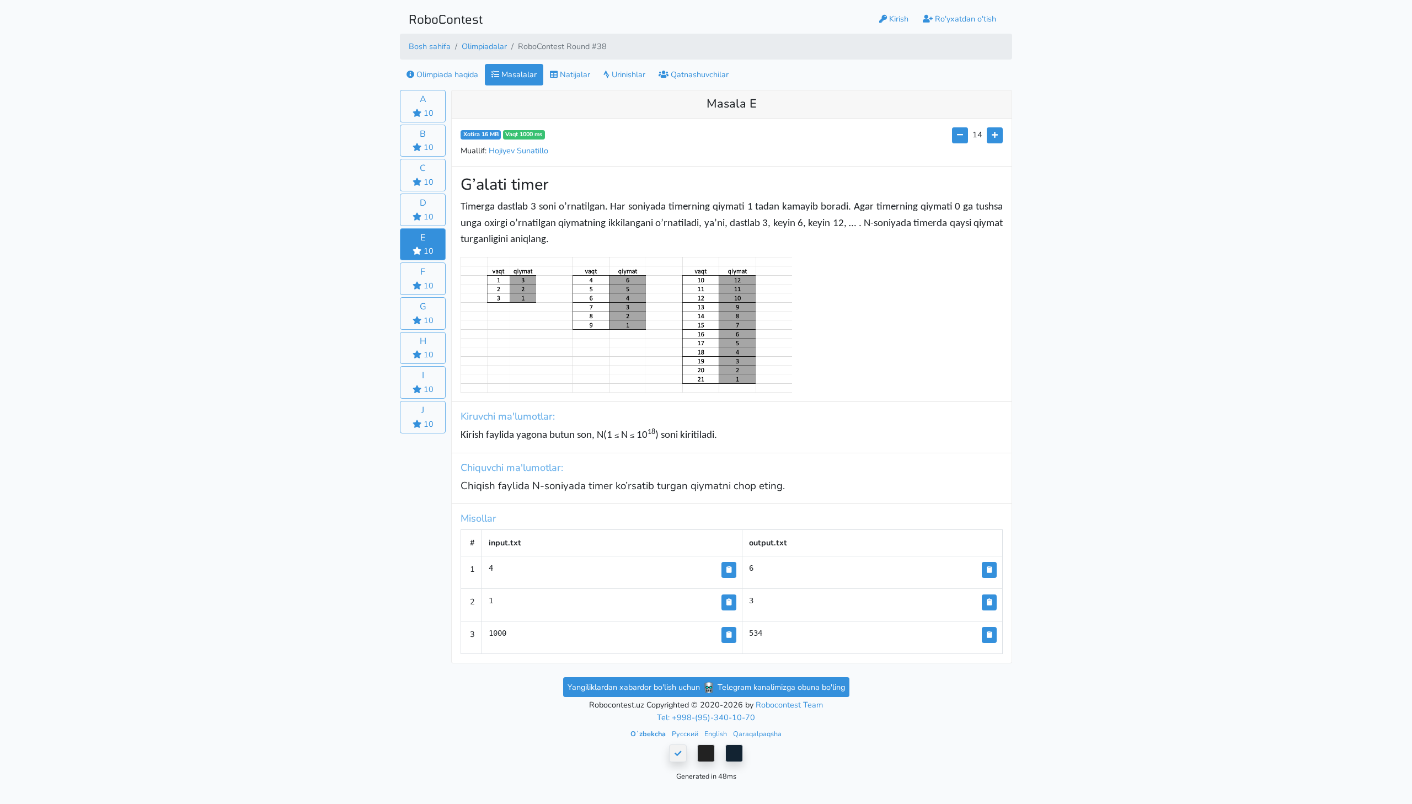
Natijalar (574, 74)
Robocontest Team (789, 704)
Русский (686, 733)
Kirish (897, 18)
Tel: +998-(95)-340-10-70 (706, 717)
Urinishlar (627, 74)
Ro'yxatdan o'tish (964, 18)
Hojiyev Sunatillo (518, 150)
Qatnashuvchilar (698, 74)
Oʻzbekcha (648, 733)
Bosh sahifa (430, 46)
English (716, 733)
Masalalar (518, 74)
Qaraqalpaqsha (757, 733)
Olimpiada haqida (446, 74)
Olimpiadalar (484, 46)
